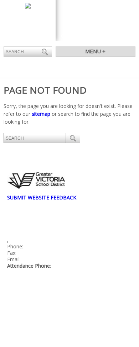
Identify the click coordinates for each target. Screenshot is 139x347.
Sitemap (60, 301)
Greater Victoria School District (47, 289)
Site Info (37, 301)
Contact (71, 36)
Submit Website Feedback (41, 197)
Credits (15, 301)
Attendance (101, 36)
